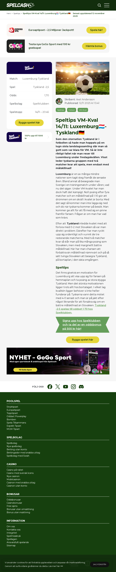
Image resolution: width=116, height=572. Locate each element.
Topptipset (12, 413)
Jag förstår (99, 564)
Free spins (12, 506)
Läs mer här (54, 566)
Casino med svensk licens (20, 473)
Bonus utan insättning (18, 512)
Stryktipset (12, 406)
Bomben (11, 419)
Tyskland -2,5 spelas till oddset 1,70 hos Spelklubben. (81, 309)
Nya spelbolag (14, 446)
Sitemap (11, 545)
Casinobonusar (14, 503)
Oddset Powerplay (16, 416)
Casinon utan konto (17, 485)
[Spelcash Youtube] (65, 386)
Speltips (16, 13)
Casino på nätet (15, 470)
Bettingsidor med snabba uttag (23, 452)
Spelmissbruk (14, 536)
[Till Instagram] (73, 386)
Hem (9, 13)
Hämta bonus (58, 46)
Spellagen (12, 539)
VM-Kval (83, 110)
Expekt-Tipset (14, 425)
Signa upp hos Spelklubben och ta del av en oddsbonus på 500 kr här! (82, 324)
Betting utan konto (17, 449)
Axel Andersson (85, 99)
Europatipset (13, 410)
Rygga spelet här (29, 122)
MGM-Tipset (13, 429)
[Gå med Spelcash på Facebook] (49, 386)
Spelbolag (12, 443)
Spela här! (58, 30)
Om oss (11, 526)
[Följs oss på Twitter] (57, 386)
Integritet (12, 532)
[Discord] (81, 386)
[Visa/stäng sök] (99, 5)
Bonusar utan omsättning (20, 509)
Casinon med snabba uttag (21, 482)
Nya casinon (13, 476)
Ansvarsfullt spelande (18, 542)
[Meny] (106, 5)
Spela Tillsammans (16, 422)
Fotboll (72, 110)
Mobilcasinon (13, 479)
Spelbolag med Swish (18, 455)
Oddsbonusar (14, 499)
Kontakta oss (13, 529)
